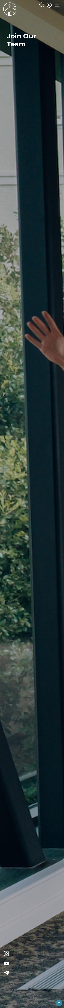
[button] (57, 5)
